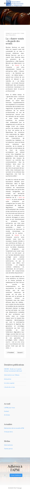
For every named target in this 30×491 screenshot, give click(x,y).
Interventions (8, 445)
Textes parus (8, 448)
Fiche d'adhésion (16, 475)
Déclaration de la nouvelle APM (14, 428)
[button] (5, 3)
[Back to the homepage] (15, 3)
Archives (7, 415)
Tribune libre (12, 35)
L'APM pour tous (9, 407)
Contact (6, 411)
